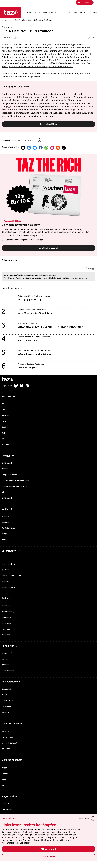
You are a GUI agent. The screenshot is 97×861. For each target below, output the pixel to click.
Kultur (4, 421)
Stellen (4, 534)
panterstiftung (7, 581)
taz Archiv (6, 749)
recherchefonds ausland (11, 575)
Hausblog (5, 522)
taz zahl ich (6, 570)
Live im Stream (8, 701)
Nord (3, 439)
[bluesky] (22, 387)
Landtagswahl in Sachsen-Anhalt (15, 486)
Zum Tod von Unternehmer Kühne (15, 480)
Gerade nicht (84, 818)
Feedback (6, 804)
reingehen (6, 635)
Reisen (4, 768)
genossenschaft (8, 564)
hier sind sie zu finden (80, 278)
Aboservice (6, 809)
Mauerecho (6, 623)
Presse (4, 540)
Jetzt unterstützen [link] (48, 124)
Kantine (5, 774)
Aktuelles (5, 516)
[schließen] (93, 818)
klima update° (7, 617)
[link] (29, 12)
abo (3, 558)
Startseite (5, 20)
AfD (3, 492)
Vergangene (6, 706)
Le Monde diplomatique (11, 743)
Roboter (5, 469)
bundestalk (6, 605)
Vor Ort (4, 695)
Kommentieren (17, 140)
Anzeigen (5, 785)
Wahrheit (5, 444)
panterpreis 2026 (8, 587)
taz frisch (5, 659)
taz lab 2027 (6, 712)
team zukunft (7, 653)
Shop (4, 779)
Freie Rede (6, 629)
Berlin (4, 433)
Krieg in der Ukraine (9, 475)
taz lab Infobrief (8, 670)
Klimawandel (7, 463)
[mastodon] (16, 387)
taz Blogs (5, 731)
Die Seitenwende (8, 528)
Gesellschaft (7, 415)
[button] (94, 2)
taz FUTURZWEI (8, 737)
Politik (4, 404)
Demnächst (6, 689)
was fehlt (15, 20)
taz (7, 379)
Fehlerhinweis (30, 140)
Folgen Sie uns (7, 386)
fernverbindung (8, 611)
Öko (3, 410)
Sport (4, 427)
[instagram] (27, 387)
